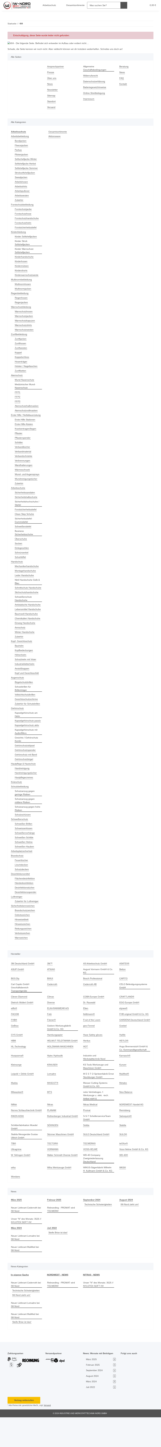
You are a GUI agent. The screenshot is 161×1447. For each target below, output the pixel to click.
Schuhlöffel (21, 560)
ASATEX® (124, 986)
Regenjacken (21, 302)
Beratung (124, 66)
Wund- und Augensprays (28, 477)
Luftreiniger (17, 919)
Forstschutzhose (23, 213)
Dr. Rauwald (89, 1025)
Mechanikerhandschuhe (27, 569)
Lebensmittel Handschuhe (21, 621)
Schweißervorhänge (25, 856)
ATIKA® (51, 992)
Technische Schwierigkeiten (99, 1234)
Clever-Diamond (19, 1019)
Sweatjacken (21, 177)
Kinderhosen (21, 261)
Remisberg (125, 1136)
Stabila (123, 1154)
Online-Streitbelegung (95, 93)
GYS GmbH (16, 1061)
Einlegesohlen (22, 551)
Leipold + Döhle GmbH (23, 1100)
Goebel (123, 1052)
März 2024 (16, 1257)
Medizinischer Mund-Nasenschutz (26, 386)
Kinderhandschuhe (25, 256)
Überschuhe (21, 542)
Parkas (18, 150)
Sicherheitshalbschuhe (27, 500)
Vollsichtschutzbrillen (26, 711)
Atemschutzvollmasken (27, 410)
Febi (49, 1037)
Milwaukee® (17, 1118)
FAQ (121, 78)
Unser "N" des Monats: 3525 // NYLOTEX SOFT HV (26, 1250)
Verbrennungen (23, 463)
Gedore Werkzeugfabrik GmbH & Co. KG (59, 1054)
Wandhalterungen (24, 468)
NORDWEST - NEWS (57, 1304)
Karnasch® (125, 1082)
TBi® (13, 1173)
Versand (51, 107)
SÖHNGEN (52, 1154)
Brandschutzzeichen (25, 933)
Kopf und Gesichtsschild (27, 689)
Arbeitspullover (23, 191)
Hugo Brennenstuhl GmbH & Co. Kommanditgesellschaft (134, 1074)
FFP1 (17, 392)
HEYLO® (123, 1067)
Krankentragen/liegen (26, 432)
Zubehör (19, 200)
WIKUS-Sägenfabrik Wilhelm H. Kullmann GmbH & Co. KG (98, 1199)
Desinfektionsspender (26, 915)
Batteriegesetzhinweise (95, 87)
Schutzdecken (22, 892)
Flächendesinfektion (25, 901)
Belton (122, 992)
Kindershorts (21, 270)
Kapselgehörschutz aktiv (27, 748)
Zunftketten (21, 370)
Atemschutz (17, 375)
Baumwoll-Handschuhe (27, 627)
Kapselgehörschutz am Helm (27, 734)
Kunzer (123, 1091)
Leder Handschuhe (25, 578)
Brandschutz (17, 878)
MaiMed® (124, 1100)
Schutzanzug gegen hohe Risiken (28, 831)
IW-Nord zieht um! (130, 1234)
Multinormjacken (24, 288)
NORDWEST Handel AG (131, 1130)
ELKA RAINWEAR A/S (57, 1031)
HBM (13, 1067)
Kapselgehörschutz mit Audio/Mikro (27, 754)
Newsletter (53, 89)
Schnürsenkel (22, 555)
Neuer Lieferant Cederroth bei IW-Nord (25, 1239)
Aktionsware (54, 136)
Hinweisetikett (22, 942)
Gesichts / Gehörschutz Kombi (27, 762)
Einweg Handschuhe (25, 639)
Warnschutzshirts (24, 325)
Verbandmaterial (24, 454)
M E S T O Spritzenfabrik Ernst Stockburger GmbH (96, 1102)
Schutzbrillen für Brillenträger (24, 705)
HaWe (122, 1061)
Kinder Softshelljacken (26, 236)
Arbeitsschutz (18, 131)
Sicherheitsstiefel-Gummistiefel (24, 523)
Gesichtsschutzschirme (27, 715)
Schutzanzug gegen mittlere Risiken (25, 824)
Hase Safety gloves (93, 1061)
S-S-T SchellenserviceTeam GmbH (97, 1147)
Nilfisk (14, 1130)
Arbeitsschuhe (18, 491)
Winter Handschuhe (25, 648)
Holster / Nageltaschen (27, 366)
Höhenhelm (21, 671)
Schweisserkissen (24, 851)
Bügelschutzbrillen (25, 698)
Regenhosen (21, 297)
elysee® (123, 1031)
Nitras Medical (91, 1130)
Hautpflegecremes (24, 800)
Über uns (52, 78)
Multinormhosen (23, 284)
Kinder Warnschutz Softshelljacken (25, 251)
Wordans (15, 1206)
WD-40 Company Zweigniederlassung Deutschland (93, 1188)
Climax (50, 1019)
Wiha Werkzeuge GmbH (59, 1197)
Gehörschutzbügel (24, 782)
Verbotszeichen (23, 956)
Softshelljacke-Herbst (26, 163)
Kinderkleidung (19, 232)
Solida (86, 1154)
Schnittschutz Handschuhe (22, 593)
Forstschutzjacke (23, 209)
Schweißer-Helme (24, 865)
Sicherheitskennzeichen (23, 928)
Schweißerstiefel (23, 529)
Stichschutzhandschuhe (27, 598)
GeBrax (15, 1052)
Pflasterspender (23, 441)
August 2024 (126, 1229)
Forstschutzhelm (23, 222)
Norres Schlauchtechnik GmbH (23, 1138)
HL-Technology (18, 1072)
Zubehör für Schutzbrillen (22, 722)
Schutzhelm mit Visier (26, 675)
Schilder (19, 445)
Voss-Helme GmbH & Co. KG (134, 1178)
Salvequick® (125, 1145)
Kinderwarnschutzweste (27, 275)
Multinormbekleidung (22, 279)
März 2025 (16, 1229)
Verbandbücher (23, 450)
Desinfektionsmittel (21, 897)
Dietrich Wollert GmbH (23, 1025)
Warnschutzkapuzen (25, 320)
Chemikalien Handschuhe (21, 633)
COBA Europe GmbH (94, 1019)
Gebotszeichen (22, 938)
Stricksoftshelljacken (25, 172)
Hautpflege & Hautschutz (24, 786)
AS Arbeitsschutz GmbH (95, 986)
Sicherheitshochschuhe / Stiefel (28, 506)
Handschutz (17, 565)
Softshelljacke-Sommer (27, 168)
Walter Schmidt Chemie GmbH (59, 1186)
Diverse (51, 1025)
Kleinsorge (16, 1091)
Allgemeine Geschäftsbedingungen (95, 68)
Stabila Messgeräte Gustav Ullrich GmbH (25, 1166)
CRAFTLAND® (126, 1019)
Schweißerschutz (20, 842)
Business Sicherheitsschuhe (24, 536)
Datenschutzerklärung (95, 81)
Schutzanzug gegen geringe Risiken (25, 816)
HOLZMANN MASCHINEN (60, 1072)
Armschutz (20, 644)
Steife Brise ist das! (58, 1262)
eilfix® (14, 1031)
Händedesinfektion (25, 906)
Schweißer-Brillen (24, 846)
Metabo (123, 1109)
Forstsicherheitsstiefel (26, 227)
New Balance (126, 1118)
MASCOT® (52, 1109)
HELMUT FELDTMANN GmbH (62, 1067)
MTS (49, 1118)
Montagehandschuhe (26, 574)
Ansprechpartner (56, 66)
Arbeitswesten (22, 195)
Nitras (50, 1130)
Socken (18, 546)
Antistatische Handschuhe (21, 613)
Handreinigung (23, 791)
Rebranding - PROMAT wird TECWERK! (61, 1239)
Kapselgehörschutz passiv (25, 742)
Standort (51, 101)
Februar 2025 (54, 1229)
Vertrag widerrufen (24, 1429)
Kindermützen (22, 265)
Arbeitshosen (22, 181)
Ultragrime (16, 1178)
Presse (50, 72)
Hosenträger (21, 361)
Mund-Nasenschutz (25, 379)
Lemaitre (51, 1100)
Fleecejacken (21, 145)
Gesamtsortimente (58, 131)
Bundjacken (21, 140)
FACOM (15, 1037)
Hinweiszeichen (23, 947)
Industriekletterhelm (25, 680)
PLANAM (51, 1136)
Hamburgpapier (55, 1061)
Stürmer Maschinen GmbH (61, 1164)
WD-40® (123, 1184)
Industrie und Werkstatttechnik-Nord (95, 1084)
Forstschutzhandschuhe (27, 218)
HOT (85, 1072)
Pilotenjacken (22, 154)
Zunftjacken (21, 338)
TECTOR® (52, 1173)
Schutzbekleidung (20, 809)
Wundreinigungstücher (27, 482)
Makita (14, 1109)
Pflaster (19, 436)
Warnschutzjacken (24, 316)
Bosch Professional (93, 1001)
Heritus (87, 1067)
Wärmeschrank (23, 473)
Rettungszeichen (23, 951)
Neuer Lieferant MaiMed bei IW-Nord (26, 1278)
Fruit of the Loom (92, 1043)
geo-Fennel (89, 1052)
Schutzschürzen (23, 837)
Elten (86, 1031)
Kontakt (123, 84)
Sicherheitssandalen (25, 495)
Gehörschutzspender (26, 773)
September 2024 (92, 1229)
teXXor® (123, 1173)
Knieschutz (17, 805)
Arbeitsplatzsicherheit (22, 874)
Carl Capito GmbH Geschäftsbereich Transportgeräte (20, 1010)
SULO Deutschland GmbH (96, 1164)
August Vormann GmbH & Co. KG (96, 994)
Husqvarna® (17, 1082)
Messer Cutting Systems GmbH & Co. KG (95, 1111)
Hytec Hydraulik (55, 1082)
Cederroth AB (90, 1007)
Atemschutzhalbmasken (27, 405)
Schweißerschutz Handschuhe (24, 605)
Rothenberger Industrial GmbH (60, 1147)
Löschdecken (21, 887)
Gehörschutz (17, 728)
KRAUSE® (52, 1091)
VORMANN (52, 1178)
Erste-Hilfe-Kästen (24, 427)
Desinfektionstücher (25, 910)
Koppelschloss (22, 357)
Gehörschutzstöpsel (25, 768)
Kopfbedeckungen (24, 666)
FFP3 (17, 401)
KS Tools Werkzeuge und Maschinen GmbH (96, 1093)
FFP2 (17, 396)
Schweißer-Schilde (24, 860)
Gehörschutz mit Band (26, 777)
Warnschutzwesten (25, 329)
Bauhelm (19, 662)
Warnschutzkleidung (22, 306)
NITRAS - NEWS (91, 1304)
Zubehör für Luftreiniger (28, 924)
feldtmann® (89, 1037)
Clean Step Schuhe (25, 517)
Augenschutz (18, 694)
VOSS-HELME (90, 1178)
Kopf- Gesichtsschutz (22, 657)
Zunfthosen (21, 343)
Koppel (18, 352)
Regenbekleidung (20, 293)
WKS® (122, 1197)
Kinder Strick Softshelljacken (23, 243)
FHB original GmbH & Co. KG (134, 1037)
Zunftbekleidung (19, 334)
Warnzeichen (22, 960)
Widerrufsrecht (91, 75)
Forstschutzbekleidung (23, 204)
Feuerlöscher (21, 883)
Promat (87, 1136)
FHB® (14, 1043)
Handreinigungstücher (27, 796)
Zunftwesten (21, 348)
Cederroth (52, 1007)
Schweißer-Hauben (25, 869)
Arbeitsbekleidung (20, 136)
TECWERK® (89, 1173)
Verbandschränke (24, 459)
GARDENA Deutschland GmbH (131, 1045)
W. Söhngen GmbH (21, 1184)
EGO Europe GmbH (129, 1025)
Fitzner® (51, 1043)
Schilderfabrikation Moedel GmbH (25, 1156)
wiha (13, 1197)
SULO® (123, 1164)
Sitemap (51, 95)
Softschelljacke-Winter (26, 159)
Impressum (89, 98)
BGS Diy (15, 1001)
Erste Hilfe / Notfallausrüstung (20, 417)
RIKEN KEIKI (17, 1145)
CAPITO (123, 1001)
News (50, 84)
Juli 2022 (51, 1257)
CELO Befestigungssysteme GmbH (133, 1009)
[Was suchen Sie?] (121, 5)
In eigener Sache (19, 1304)
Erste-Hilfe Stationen (25, 422)
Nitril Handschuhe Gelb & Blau (27, 585)
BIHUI (50, 1001)
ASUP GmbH (17, 992)
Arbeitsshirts (21, 186)
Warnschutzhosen (24, 311)
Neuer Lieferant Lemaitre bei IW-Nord (26, 1267)
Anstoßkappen (22, 685)
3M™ (50, 986)
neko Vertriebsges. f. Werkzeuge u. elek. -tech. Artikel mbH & (96, 1122)
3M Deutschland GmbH (23, 986)
